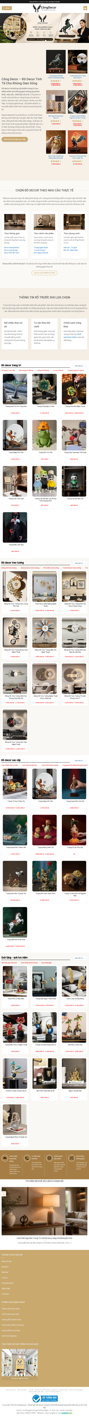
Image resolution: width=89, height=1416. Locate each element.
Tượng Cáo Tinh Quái (16, 499)
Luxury (5, 1277)
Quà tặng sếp (46, 963)
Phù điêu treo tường (51, 568)
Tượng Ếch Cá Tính (45, 452)
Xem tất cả (79, 366)
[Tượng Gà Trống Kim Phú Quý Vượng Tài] (77, 142)
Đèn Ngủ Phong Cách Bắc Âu (56, 117)
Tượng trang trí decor (76, 370)
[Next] (84, 28)
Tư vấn (30, 1390)
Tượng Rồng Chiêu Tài (46, 847)
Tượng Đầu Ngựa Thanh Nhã (45, 999)
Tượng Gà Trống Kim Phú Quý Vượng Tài (77, 157)
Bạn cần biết (22, 1390)
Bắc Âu (66, 250)
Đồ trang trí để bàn (41, 253)
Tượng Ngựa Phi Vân (16, 452)
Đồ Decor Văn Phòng (42, 1390)
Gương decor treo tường (30, 568)
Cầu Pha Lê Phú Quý (75, 1045)
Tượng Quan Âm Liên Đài (75, 801)
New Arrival (6, 1261)
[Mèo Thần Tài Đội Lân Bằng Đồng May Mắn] (56, 142)
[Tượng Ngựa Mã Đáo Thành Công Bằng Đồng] (56, 61)
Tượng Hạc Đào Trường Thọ (16, 893)
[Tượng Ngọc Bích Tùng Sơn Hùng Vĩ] (77, 61)
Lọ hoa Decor (58, 370)
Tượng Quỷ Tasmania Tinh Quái (75, 452)
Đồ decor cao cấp (8, 370)
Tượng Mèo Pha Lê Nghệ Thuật (16, 1045)
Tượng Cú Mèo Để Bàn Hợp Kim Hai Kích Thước (78, 117)
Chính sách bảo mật (10, 1314)
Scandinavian (7, 1283)
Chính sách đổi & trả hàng (13, 1325)
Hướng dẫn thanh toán (11, 1319)
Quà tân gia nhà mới (9, 963)
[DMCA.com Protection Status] (67, 1413)
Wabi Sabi (74, 250)
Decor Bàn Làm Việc (36, 1392)
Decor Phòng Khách (53, 1392)
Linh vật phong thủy (29, 765)
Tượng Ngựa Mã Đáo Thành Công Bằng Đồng (56, 77)
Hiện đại (67, 247)
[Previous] (5, 28)
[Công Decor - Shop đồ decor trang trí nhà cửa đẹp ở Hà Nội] (44, 8)
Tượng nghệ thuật (41, 247)
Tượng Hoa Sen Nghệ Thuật (75, 406)
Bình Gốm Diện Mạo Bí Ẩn (46, 1091)
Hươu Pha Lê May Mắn (16, 999)
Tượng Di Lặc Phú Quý (75, 847)
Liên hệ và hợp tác (9, 1336)
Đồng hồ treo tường (9, 568)
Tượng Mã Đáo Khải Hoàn (16, 940)
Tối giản (74, 247)
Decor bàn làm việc (11, 253)
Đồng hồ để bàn (43, 370)
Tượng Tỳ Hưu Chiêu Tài (16, 801)
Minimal (5, 1272)
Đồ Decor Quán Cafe (60, 1390)
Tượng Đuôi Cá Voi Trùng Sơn (16, 406)
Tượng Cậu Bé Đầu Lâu (75, 499)
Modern (5, 1266)
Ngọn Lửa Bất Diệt (75, 1091)
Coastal (5, 1294)
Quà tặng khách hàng (29, 963)
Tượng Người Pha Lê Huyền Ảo (16, 1137)
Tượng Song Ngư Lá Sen (45, 406)
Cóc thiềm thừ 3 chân (10, 765)
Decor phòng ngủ (10, 250)
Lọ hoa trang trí (40, 250)
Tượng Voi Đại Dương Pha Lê (45, 1045)
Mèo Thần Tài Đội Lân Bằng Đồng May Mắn (55, 157)
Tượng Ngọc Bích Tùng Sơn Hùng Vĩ (78, 77)
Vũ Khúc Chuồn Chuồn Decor (16, 1091)
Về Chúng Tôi (11, 1390)
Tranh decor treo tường (72, 568)
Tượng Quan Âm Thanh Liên (16, 847)
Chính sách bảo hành (11, 1308)
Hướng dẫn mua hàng (11, 1330)
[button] (7, 8)
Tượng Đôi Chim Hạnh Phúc (45, 893)
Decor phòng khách (11, 247)
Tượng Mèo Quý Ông (16, 545)
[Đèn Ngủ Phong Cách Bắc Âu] (56, 102)
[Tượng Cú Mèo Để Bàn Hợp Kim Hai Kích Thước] (77, 102)
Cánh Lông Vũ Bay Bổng (75, 999)
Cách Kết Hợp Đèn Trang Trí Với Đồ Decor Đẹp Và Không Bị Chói (44, 1238)
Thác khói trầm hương (49, 765)
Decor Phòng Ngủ (76, 1390)
